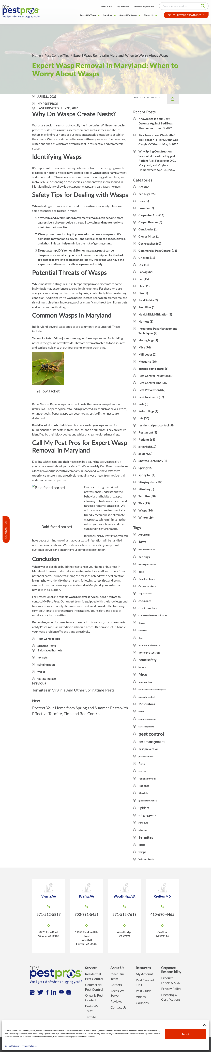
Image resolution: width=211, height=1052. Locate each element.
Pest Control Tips (57, 55)
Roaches (142, 771)
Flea (141, 286)
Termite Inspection (92, 1019)
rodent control (147, 778)
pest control (151, 734)
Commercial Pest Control (154, 250)
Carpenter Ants (148, 215)
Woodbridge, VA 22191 (124, 933)
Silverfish (143, 793)
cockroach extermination (153, 615)
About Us (148, 15)
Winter (143, 517)
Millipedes (145, 354)
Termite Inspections (144, 6)
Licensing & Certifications (171, 997)
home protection (149, 652)
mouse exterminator (147, 719)
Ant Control (144, 534)
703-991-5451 (87, 914)
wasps (41, 671)
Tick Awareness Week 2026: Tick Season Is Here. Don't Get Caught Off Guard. (158, 139)
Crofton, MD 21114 (162, 933)
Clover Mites (147, 236)
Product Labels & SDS (170, 980)
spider (142, 453)
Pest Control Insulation (153, 375)
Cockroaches (147, 243)
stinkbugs (142, 830)
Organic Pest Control (94, 997)
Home (36, 55)
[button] (204, 1024)
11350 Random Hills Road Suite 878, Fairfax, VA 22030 (86, 937)
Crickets (144, 257)
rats (141, 418)
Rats (141, 764)
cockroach (144, 601)
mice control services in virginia (152, 689)
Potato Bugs (146, 411)
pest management (151, 742)
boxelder (144, 208)
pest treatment (145, 756)
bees (141, 571)
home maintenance (149, 645)
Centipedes (146, 229)
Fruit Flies (144, 307)
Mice (141, 347)
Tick (141, 503)
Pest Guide (106, 6)
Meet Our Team (117, 976)
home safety (147, 660)
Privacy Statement (29, 1046)
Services (107, 15)
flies (141, 293)
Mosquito (144, 361)
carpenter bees (144, 593)
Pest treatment (148, 397)
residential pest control (153, 425)
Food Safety (146, 300)
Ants (141, 187)
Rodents (144, 439)
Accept (185, 1034)
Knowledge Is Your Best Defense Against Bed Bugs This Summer (155, 123)
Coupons (142, 1003)
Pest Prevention (149, 390)
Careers (116, 985)
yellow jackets (46, 678)
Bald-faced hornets (49, 650)
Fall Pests (142, 630)
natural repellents (146, 726)
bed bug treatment (147, 564)
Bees (141, 201)
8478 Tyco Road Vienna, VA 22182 (48, 933)
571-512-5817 (49, 914)
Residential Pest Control (94, 976)
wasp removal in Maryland (86, 622)
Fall (140, 279)
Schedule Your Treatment (184, 15)
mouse (141, 711)
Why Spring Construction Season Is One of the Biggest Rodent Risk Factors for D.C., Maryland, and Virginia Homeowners (157, 161)
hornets (42, 657)
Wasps (142, 510)
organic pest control (151, 368)
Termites (144, 496)
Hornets (143, 321)
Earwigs (143, 272)
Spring (142, 468)
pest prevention (148, 749)
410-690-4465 (162, 914)
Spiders (143, 808)
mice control (145, 681)
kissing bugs (146, 340)
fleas (140, 638)
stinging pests (46, 664)
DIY (141, 265)
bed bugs (144, 194)
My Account (123, 6)
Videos (141, 997)
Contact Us (118, 1007)
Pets (141, 404)
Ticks (141, 844)
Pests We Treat (88, 15)
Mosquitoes (146, 704)
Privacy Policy (171, 989)
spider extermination (147, 800)
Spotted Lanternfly (150, 461)
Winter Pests (146, 859)
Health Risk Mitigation (153, 314)
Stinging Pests (46, 645)
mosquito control (146, 697)
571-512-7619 (124, 914)
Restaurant (145, 432)
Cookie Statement (12, 1046)
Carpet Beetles (148, 222)
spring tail (144, 475)
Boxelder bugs (146, 578)
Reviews (116, 1001)
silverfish (144, 446)
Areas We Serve (128, 15)
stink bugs (143, 822)
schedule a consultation (89, 627)
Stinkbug (144, 489)
